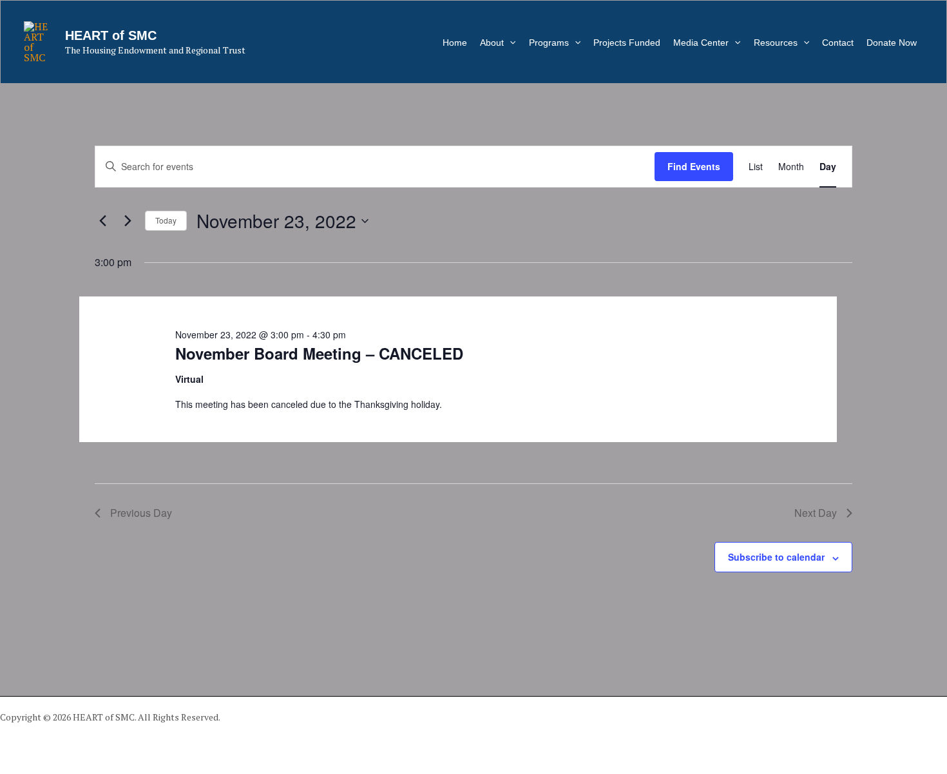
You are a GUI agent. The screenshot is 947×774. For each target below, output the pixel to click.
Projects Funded (626, 42)
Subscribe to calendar (776, 556)
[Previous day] (102, 221)
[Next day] (127, 221)
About (492, 42)
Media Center (701, 42)
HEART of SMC (111, 35)
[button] (509, 42)
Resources (776, 42)
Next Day (815, 512)
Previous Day (141, 512)
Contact (838, 42)
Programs (549, 42)
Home (455, 42)
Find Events (693, 166)
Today (166, 220)
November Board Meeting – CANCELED (319, 353)
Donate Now (891, 42)
